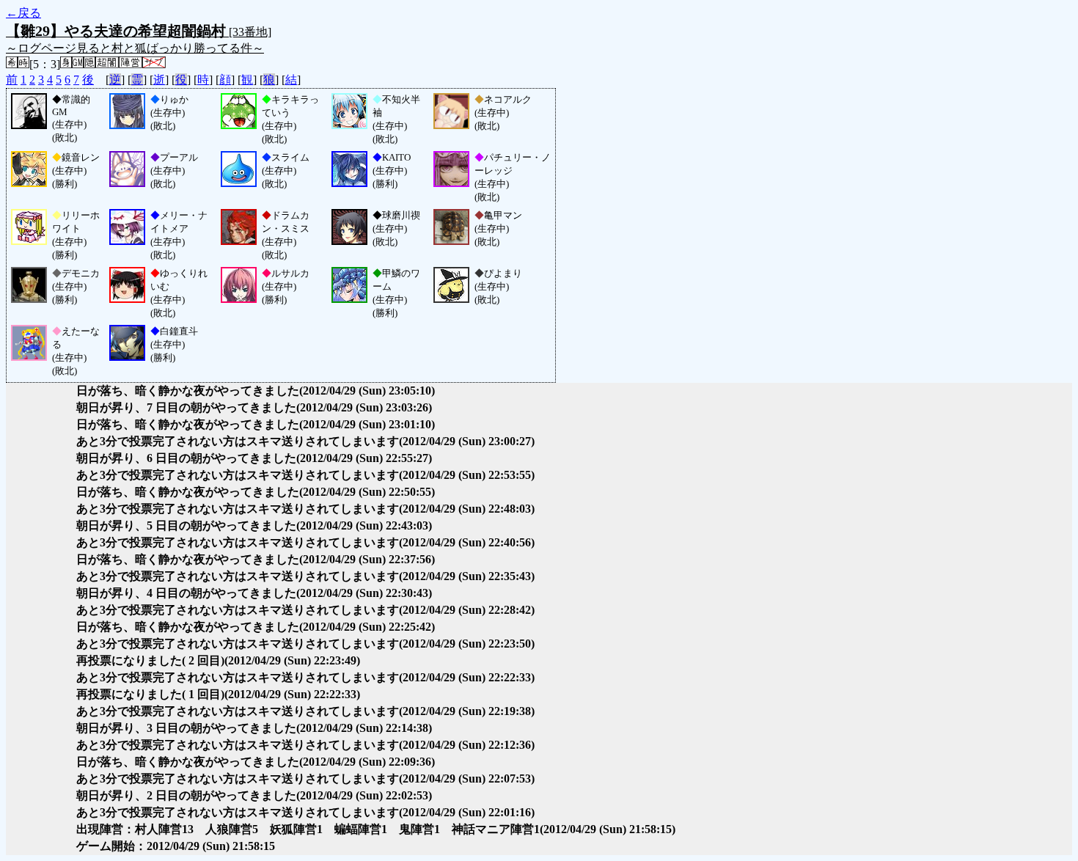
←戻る (23, 13)
